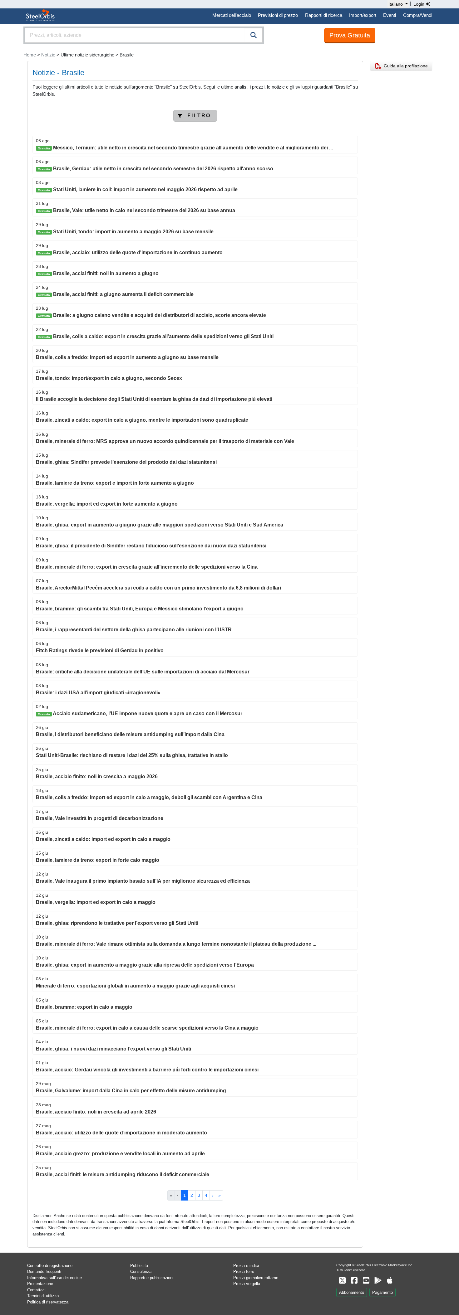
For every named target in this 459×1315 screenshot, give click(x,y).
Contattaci (36, 1290)
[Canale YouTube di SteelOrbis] (366, 1280)
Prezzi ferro (243, 1271)
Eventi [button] (389, 15)
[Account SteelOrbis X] (342, 1280)
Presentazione (40, 1283)
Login (419, 4)
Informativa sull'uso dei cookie (54, 1277)
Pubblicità (139, 1265)
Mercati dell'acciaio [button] (231, 15)
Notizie (48, 54)
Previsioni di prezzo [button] (278, 15)
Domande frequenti (44, 1271)
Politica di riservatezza (47, 1302)
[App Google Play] (378, 1280)
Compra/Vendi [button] (417, 15)
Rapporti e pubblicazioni (151, 1277)
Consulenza (140, 1271)
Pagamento (382, 1292)
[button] (195, 116)
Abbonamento (351, 1292)
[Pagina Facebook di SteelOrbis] (354, 1280)
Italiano (395, 4)
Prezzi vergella (246, 1283)
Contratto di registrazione (49, 1265)
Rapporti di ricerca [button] (323, 15)
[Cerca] (253, 35)
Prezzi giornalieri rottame (255, 1277)
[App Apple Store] (389, 1280)
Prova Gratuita (349, 35)
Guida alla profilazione (404, 65)
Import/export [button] (362, 15)
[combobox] (144, 35)
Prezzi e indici (246, 1265)
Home (29, 54)
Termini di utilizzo (43, 1295)
